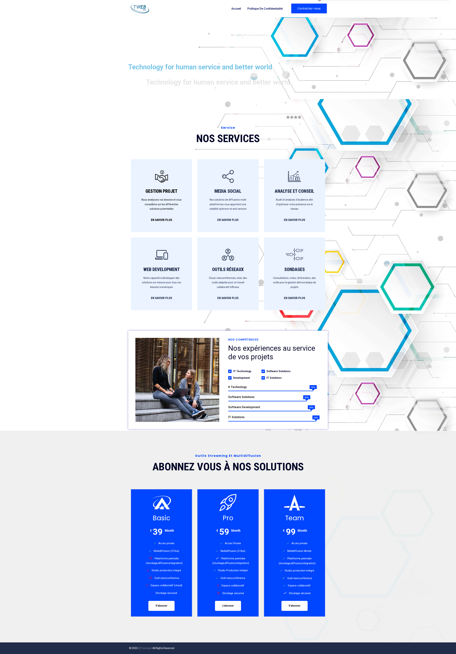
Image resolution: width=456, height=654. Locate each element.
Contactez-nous (309, 8)
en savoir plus (294, 219)
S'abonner (161, 605)
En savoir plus (161, 219)
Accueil (236, 8)
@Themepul (145, 648)
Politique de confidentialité (265, 8)
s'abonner (228, 605)
